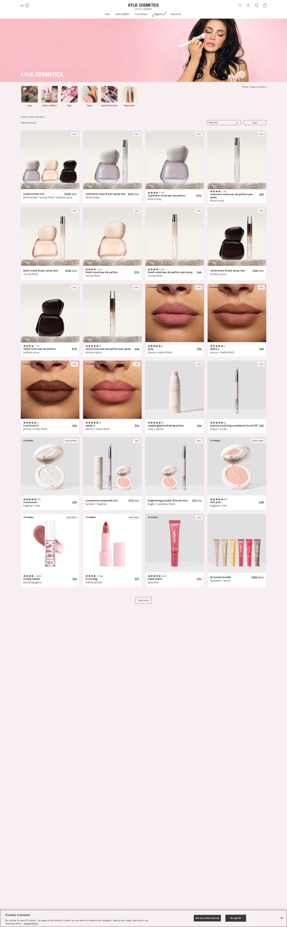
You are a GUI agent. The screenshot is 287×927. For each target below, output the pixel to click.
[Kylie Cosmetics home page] (143, 6)
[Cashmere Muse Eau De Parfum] (174, 160)
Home (245, 86)
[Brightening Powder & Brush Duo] (174, 466)
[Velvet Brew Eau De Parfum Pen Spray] (112, 313)
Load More (143, 600)
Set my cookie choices (207, 918)
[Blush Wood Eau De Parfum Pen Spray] (174, 236)
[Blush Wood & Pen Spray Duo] (50, 236)
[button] (256, 5)
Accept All (235, 918)
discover (176, 14)
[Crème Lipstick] (112, 543)
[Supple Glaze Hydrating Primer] (174, 390)
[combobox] (224, 122)
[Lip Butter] (174, 543)
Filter (255, 122)
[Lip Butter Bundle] (237, 543)
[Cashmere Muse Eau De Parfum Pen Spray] (237, 160)
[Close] (281, 918)
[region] (143, 918)
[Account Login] (248, 5)
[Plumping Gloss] (50, 543)
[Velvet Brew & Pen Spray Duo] (237, 236)
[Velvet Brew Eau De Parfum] (50, 313)
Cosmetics (141, 14)
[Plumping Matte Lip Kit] (174, 313)
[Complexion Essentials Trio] (112, 466)
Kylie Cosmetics (258, 86)
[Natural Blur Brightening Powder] (50, 466)
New (107, 14)
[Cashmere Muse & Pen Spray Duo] (112, 160)
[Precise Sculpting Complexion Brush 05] (237, 390)
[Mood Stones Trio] (50, 160)
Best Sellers (122, 14)
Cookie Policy (31, 923)
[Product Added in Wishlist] (239, 5)
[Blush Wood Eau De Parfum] (112, 236)
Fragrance (159, 14)
